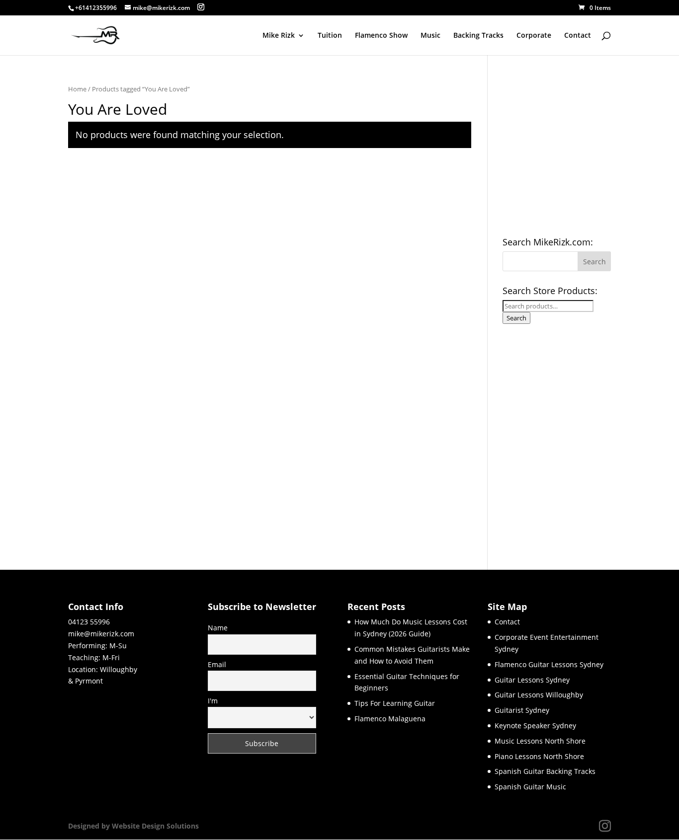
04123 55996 (89, 621)
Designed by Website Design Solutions (133, 826)
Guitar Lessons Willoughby (539, 694)
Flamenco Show (381, 36)
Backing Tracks (478, 36)
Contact (577, 36)
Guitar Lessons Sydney (532, 680)
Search (516, 317)
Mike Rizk (278, 36)
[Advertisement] (577, 438)
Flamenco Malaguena (389, 718)
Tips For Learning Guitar (394, 703)
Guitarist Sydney (522, 710)
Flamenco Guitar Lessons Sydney (549, 664)
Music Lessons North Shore (540, 741)
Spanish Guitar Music (530, 786)
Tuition (330, 36)
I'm (213, 700)
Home (77, 88)
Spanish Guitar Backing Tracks (545, 771)
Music (430, 36)
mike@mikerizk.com (101, 633)
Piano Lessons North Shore (539, 756)
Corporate (533, 36)
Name (218, 627)
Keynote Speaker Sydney (535, 725)
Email (217, 664)
